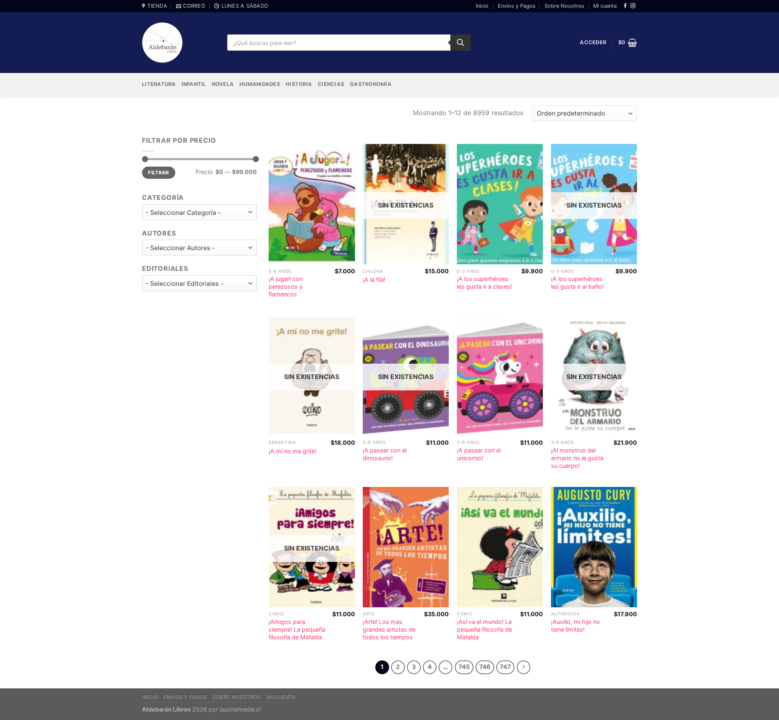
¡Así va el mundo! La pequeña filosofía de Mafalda (484, 629)
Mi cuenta (605, 6)
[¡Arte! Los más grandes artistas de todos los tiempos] (406, 547)
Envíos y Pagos (517, 6)
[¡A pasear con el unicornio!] (500, 375)
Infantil (194, 84)
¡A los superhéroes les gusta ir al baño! (577, 282)
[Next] (524, 667)
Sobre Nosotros (564, 6)
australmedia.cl (239, 709)
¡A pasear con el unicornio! (479, 454)
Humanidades (259, 84)
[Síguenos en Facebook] (625, 6)
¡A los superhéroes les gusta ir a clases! (484, 282)
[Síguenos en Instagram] (633, 6)
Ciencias (331, 84)
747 (505, 667)
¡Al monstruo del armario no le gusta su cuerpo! (577, 458)
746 (485, 667)
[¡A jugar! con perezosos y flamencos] (312, 204)
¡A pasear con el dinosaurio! (385, 454)
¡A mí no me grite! (292, 451)
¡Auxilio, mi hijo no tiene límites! (575, 625)
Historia (299, 84)
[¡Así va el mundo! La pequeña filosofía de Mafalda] (500, 547)
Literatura (159, 84)
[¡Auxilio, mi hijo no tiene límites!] (594, 547)
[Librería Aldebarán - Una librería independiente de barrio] (162, 42)
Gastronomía (371, 84)
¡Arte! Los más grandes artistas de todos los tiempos (389, 629)
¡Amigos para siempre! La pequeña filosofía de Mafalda (297, 629)
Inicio (482, 6)
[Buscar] (460, 42)
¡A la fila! (374, 279)
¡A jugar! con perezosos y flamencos (286, 286)
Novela (223, 84)
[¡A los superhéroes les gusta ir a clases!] (500, 204)
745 (464, 667)
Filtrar (158, 172)
